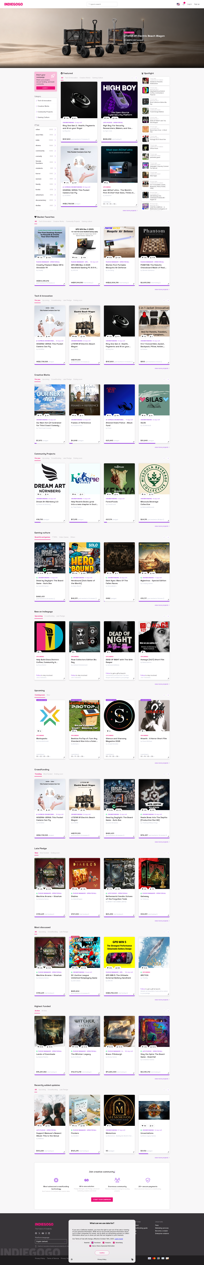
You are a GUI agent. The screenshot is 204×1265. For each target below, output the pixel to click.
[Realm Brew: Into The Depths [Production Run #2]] (154, 794)
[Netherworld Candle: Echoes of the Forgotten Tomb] (119, 873)
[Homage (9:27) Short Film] (154, 636)
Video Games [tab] (64, 537)
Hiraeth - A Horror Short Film (154, 738)
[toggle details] (97, 141)
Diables (74, 896)
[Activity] (183, 4)
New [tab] (48, 695)
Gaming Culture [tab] (97, 78)
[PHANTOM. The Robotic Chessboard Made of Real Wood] (154, 242)
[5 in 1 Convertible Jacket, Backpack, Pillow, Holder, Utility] (154, 321)
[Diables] (84, 873)
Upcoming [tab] (45, 300)
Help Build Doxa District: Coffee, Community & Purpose (47, 662)
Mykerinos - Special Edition (153, 580)
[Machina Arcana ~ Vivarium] (49, 873)
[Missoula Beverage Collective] (154, 478)
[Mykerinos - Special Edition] (154, 557)
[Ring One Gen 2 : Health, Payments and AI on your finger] (79, 100)
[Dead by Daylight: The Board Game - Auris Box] (49, 557)
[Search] (89, 4)
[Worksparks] (49, 715)
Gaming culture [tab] (87, 221)
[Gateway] (154, 873)
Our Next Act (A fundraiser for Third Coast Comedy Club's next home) (48, 425)
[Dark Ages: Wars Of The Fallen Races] (119, 557)
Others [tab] (72, 537)
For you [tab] (37, 300)
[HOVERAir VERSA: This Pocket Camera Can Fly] (79, 164)
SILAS (143, 422)
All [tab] (62, 78)
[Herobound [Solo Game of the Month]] (84, 557)
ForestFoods (112, 501)
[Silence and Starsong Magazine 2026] (119, 715)
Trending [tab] (38, 774)
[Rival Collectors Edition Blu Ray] (84, 636)
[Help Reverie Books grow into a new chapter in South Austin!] (84, 478)
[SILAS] (154, 399)
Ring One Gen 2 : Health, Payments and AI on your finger (117, 346)
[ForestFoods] (119, 478)
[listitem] (45, 129)
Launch (45, 88)
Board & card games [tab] (42, 537)
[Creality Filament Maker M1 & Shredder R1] (49, 242)
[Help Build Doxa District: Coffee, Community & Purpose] (49, 636)
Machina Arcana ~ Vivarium (49, 896)
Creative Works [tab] (85, 78)
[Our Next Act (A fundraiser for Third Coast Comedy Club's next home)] (49, 399)
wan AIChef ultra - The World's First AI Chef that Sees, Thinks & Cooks (118, 193)
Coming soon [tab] (40, 695)
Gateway (145, 896)
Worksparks (41, 738)
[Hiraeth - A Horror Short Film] (154, 715)
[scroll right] (136, 77)
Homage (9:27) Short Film (152, 659)
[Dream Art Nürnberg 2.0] (49, 478)
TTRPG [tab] (54, 537)
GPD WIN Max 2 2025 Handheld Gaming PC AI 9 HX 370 (84, 267)
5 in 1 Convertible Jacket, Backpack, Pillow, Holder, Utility (152, 346)
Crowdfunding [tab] (56, 300)
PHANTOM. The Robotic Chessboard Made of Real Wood (153, 267)
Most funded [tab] (47, 774)
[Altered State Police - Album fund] (119, 399)
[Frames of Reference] (84, 399)
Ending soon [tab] (78, 300)
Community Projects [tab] (73, 221)
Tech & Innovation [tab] (71, 78)
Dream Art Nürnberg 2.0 (47, 501)
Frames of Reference (81, 422)
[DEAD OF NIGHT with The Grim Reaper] (119, 636)
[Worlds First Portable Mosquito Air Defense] (119, 242)
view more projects (130, 210)
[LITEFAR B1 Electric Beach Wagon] (84, 321)
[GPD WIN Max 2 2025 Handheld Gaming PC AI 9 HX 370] (84, 242)
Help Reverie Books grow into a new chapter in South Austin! (84, 504)
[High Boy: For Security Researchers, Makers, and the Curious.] (119, 100)
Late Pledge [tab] (67, 300)
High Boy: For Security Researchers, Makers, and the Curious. (117, 128)
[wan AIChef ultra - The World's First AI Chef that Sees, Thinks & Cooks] (119, 164)
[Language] (178, 4)
